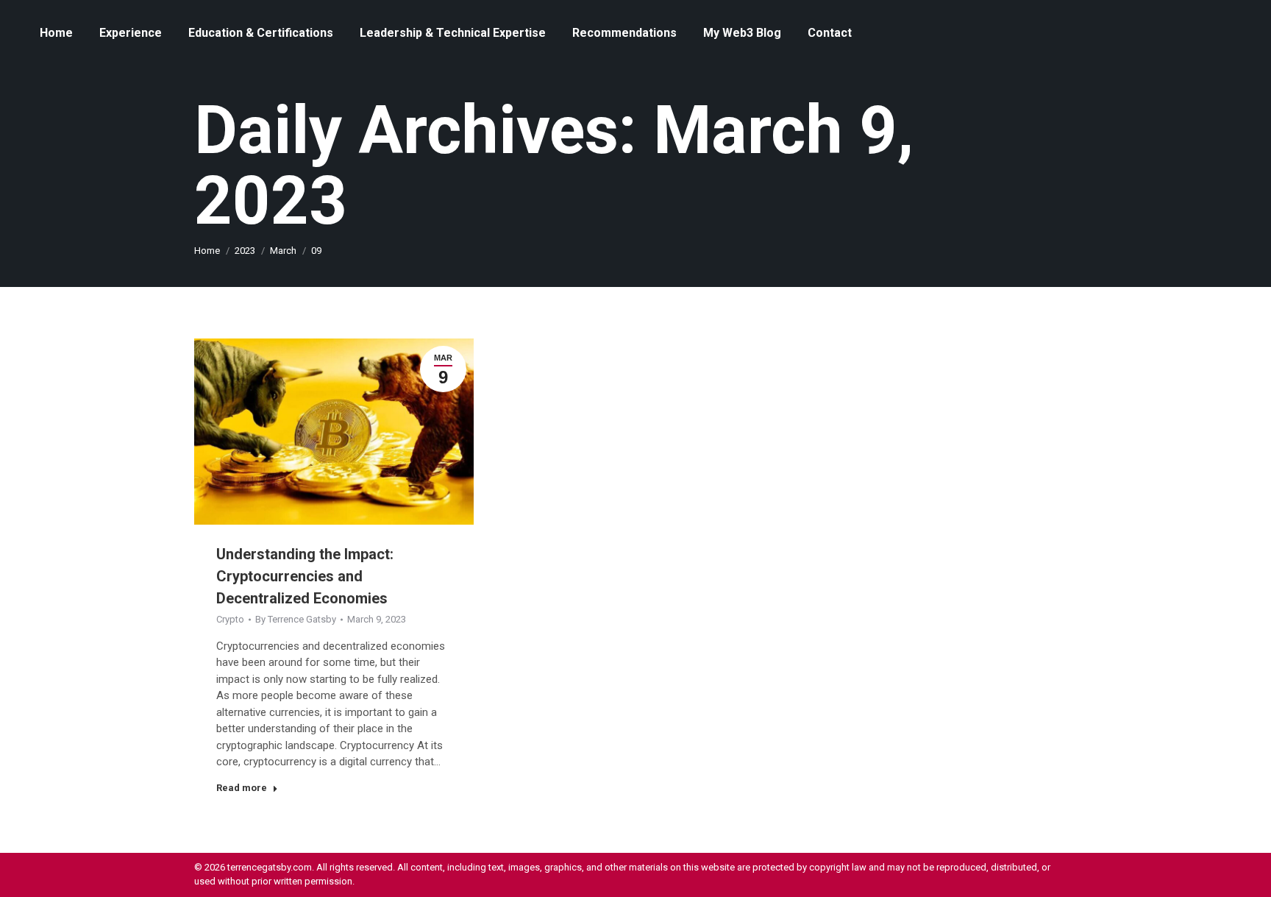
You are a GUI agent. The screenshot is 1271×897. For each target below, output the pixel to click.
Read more (241, 787)
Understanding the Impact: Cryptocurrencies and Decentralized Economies (305, 576)
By (295, 619)
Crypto (230, 619)
